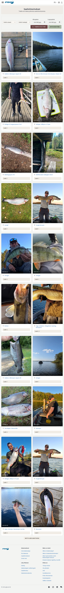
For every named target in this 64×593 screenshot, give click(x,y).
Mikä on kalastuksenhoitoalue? (50, 553)
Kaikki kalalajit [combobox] (23, 22)
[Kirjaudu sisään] (62, 3)
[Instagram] (53, 587)
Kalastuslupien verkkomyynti (28, 568)
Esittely (23, 565)
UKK (44, 570)
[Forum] (61, 587)
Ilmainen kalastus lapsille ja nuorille (51, 560)
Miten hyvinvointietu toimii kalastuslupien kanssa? (49, 556)
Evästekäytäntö (46, 578)
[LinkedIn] (57, 587)
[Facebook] (49, 587)
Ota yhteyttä (46, 568)
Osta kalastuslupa (25, 551)
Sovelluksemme (47, 573)
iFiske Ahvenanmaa (47, 575)
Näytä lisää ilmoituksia (32, 538)
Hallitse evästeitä (47, 580)
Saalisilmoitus (24, 570)
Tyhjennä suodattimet (40, 26)
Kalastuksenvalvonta (26, 573)
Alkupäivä (35, 19)
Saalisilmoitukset (25, 556)
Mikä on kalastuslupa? (48, 551)
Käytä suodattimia (55, 26)
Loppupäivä (51, 19)
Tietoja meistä (46, 565)
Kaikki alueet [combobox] (7, 22)
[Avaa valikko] (2, 2)
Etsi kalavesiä (24, 553)
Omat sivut (24, 558)
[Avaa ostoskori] (59, 2)
